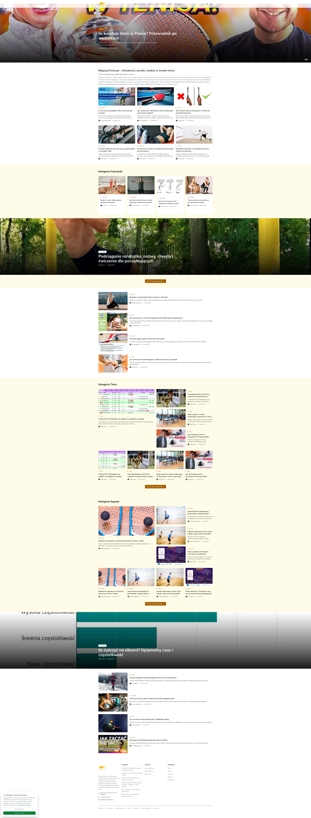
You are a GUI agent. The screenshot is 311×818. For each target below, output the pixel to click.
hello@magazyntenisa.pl (107, 799)
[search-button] (207, 4)
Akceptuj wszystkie (19, 813)
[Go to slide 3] (307, 59)
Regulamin (101, 808)
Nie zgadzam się (19, 809)
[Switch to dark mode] (211, 3)
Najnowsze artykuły (140, 4)
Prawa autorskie (109, 808)
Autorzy (147, 765)
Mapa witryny (156, 808)
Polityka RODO (135, 808)
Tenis (157, 4)
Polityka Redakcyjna (146, 808)
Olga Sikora (101, 265)
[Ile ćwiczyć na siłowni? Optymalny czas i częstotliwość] (155, 640)
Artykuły (124, 765)
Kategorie (171, 765)
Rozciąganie (178, 4)
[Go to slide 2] (306, 59)
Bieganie (163, 4)
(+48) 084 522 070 (105, 797)
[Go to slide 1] (304, 59)
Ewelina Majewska (149, 768)
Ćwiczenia (151, 4)
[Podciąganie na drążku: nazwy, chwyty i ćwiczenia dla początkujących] (155, 246)
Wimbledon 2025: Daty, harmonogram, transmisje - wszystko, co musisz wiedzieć (131, 784)
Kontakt (128, 808)
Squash (170, 4)
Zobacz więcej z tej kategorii (154, 281)
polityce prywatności (25, 805)
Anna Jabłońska (102, 48)
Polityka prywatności (120, 808)
